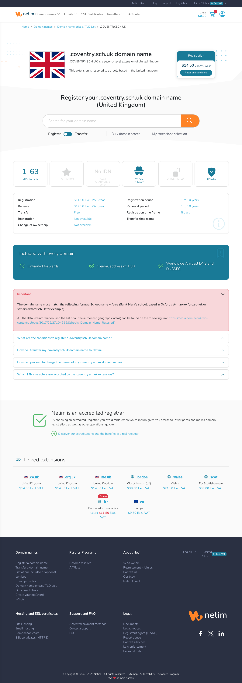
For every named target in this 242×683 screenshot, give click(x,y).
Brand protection (26, 581)
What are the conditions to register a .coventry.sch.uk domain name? (64, 338)
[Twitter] (211, 633)
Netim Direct (139, 3)
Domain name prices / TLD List (76, 27)
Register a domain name (32, 563)
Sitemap (133, 674)
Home (25, 27)
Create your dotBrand (30, 595)
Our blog (129, 577)
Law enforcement (134, 647)
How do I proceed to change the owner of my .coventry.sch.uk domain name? (69, 362)
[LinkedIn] (221, 633)
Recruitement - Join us (138, 567)
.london (142, 477)
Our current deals (27, 590)
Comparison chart (27, 633)
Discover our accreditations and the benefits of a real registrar (98, 434)
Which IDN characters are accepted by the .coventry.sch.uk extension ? (65, 374)
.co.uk (34, 477)
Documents (131, 624)
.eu (141, 502)
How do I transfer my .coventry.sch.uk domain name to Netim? (59, 350)
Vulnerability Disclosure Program (159, 674)
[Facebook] (200, 633)
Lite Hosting (24, 624)
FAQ (72, 633)
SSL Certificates (92, 14)
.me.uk (105, 477)
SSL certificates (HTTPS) (32, 637)
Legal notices (132, 628)
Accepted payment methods (87, 624)
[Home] (25, 14)
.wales (177, 477)
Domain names (43, 27)
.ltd (106, 502)
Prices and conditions (196, 72)
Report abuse (132, 637)
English (180, 3)
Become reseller (80, 563)
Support (166, 3)
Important (24, 294)
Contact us (130, 572)
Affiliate (134, 14)
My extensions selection (169, 134)
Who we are (131, 563)
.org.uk (69, 477)
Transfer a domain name (31, 567)
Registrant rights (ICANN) (140, 633)
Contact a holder (134, 642)
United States (207, 3)
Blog (154, 3)
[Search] (190, 121)
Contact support (79, 628)
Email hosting (25, 628)
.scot (213, 477)
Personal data (132, 651)
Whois (20, 599)
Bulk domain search (126, 134)
